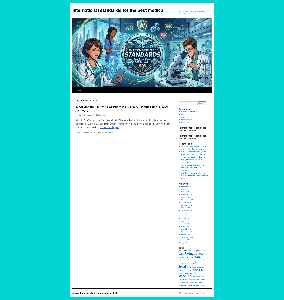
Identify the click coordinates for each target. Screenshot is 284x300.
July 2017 (184, 213)
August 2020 (186, 202)
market (196, 273)
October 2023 (186, 191)
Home (78, 89)
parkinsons (188, 279)
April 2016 (185, 223)
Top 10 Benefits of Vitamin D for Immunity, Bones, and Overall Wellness (193, 167)
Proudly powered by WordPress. (193, 293)
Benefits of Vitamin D (189, 111)
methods (196, 276)
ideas (202, 267)
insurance (197, 270)
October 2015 (186, 234)
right (196, 282)
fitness (205, 259)
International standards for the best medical (118, 10)
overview (182, 279)
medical (186, 276)
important (187, 270)
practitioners (202, 279)
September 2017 (187, 210)
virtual (203, 285)
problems (182, 282)
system (189, 285)
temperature (196, 285)
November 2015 (187, 231)
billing (196, 254)
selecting (182, 285)
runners (201, 282)
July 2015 (184, 242)
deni (104, 115)
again (197, 250)
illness (181, 270)
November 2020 (187, 199)
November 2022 (187, 194)
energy (200, 260)
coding (191, 257)
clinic (186, 257)
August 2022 (186, 197)
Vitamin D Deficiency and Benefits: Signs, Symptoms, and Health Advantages (193, 159)
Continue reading (109, 127)
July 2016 (184, 215)
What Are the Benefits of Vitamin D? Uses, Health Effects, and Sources (121, 109)
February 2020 (186, 205)
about (180, 250)
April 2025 (185, 189)
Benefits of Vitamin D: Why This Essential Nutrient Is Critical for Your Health (194, 175)
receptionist (190, 282)
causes (202, 253)
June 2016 (185, 218)
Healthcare (185, 122)
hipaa (199, 267)
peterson (195, 279)
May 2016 (185, 221)
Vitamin (100, 132)
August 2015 (186, 239)
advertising (191, 250)
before (182, 253)
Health (86, 132)
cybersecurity (183, 260)
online (203, 276)
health (194, 262)
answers (202, 250)
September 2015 (187, 237)
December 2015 (186, 229)
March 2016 (185, 226)
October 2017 (186, 207)
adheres (185, 250)
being (189, 253)
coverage (198, 256)
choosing (181, 257)
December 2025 (186, 186)
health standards (187, 119)
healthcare (188, 266)
